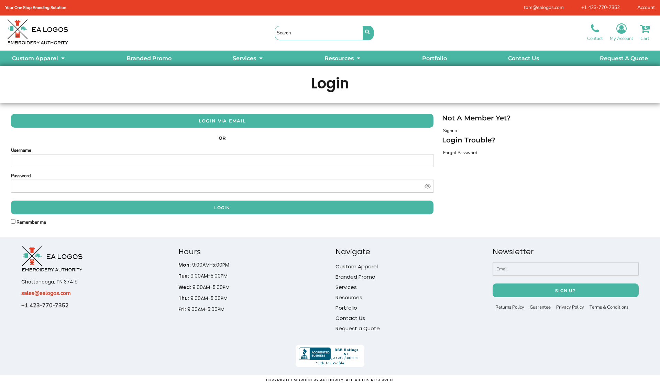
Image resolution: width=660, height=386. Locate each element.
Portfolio (346, 307)
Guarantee (540, 307)
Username (21, 150)
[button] (39, 58)
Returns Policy (509, 307)
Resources (349, 297)
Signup (450, 131)
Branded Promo (355, 276)
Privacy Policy (570, 307)
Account (646, 7)
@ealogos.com (52, 293)
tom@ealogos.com (544, 7)
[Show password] (427, 186)
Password (21, 176)
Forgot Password (460, 153)
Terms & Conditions (609, 307)
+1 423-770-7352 (600, 7)
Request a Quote (358, 328)
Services (346, 287)
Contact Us (350, 318)
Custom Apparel (357, 266)
